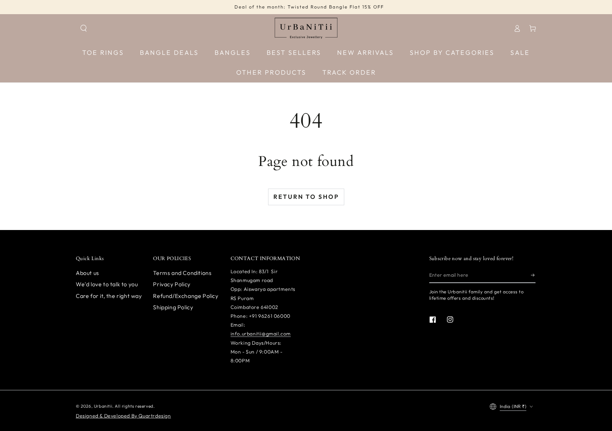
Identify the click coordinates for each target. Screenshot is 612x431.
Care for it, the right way (109, 295)
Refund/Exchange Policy (185, 295)
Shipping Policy (173, 307)
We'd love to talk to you (107, 284)
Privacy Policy (171, 284)
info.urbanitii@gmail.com (261, 334)
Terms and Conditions (182, 272)
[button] (83, 28)
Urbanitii (103, 406)
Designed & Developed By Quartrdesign (123, 416)
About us (87, 272)
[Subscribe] (533, 275)
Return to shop (306, 196)
